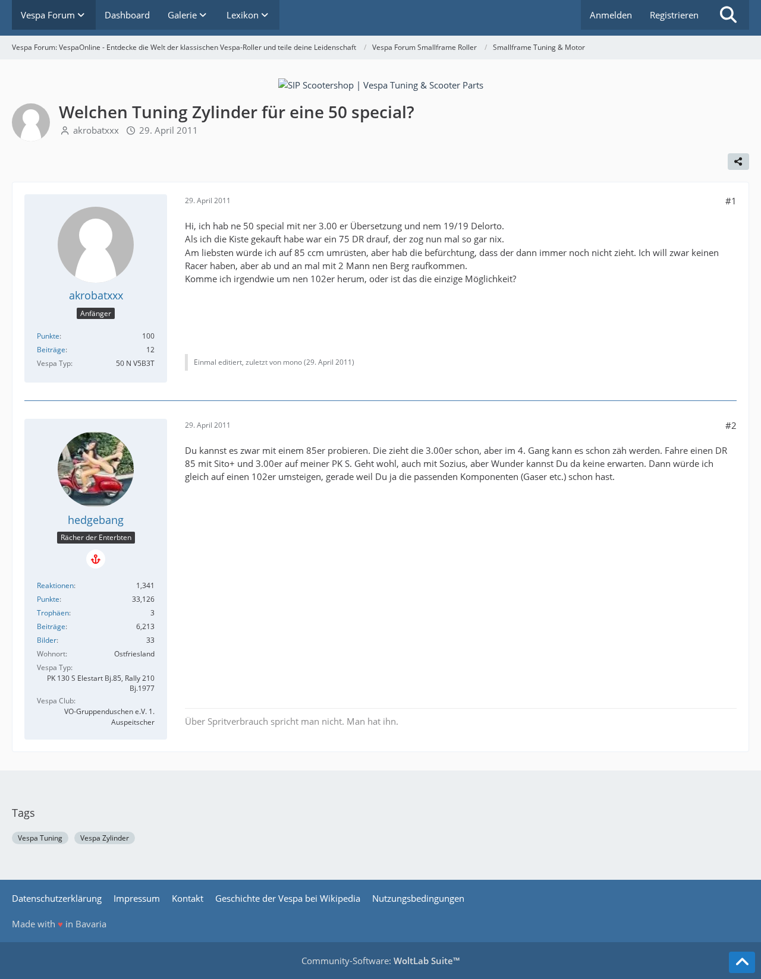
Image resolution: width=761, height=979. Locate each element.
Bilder (46, 640)
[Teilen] (738, 161)
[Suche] (728, 15)
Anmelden (611, 15)
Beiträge (51, 350)
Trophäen (53, 613)
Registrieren (674, 15)
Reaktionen (55, 585)
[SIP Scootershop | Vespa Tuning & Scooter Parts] (380, 84)
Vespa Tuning (40, 838)
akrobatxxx (96, 130)
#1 (731, 201)
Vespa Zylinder (104, 838)
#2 (731, 425)
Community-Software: (380, 961)
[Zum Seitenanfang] (742, 962)
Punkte (48, 336)
